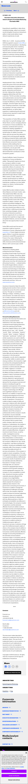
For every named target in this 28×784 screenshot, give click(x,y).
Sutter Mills (21, 43)
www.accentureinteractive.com (12, 313)
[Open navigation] (2, 2)
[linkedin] (5, 667)
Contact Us (6, 744)
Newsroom (5, 6)
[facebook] (9, 667)
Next (15, 10)
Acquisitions (5, 691)
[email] (13, 667)
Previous (9, 10)
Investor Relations (9, 721)
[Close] (26, 752)
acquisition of (6, 232)
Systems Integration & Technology (10, 684)
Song (11, 691)
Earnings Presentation (10, 711)
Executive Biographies (10, 718)
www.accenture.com (8, 282)
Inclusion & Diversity (9, 725)
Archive (5, 707)
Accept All (14, 771)
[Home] (13, 2)
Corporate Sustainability (11, 731)
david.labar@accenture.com (11, 629)
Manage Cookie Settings (14, 779)
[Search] (26, 2)
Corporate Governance (10, 728)
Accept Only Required (14, 775)
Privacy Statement (10, 768)
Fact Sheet (6, 714)
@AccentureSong (9, 311)
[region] (14, 767)
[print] (16, 667)
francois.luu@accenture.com (11, 620)
